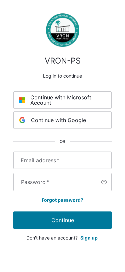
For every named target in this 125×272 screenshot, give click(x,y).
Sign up (89, 238)
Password (35, 182)
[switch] (104, 182)
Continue (62, 220)
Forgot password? (62, 200)
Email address (40, 160)
